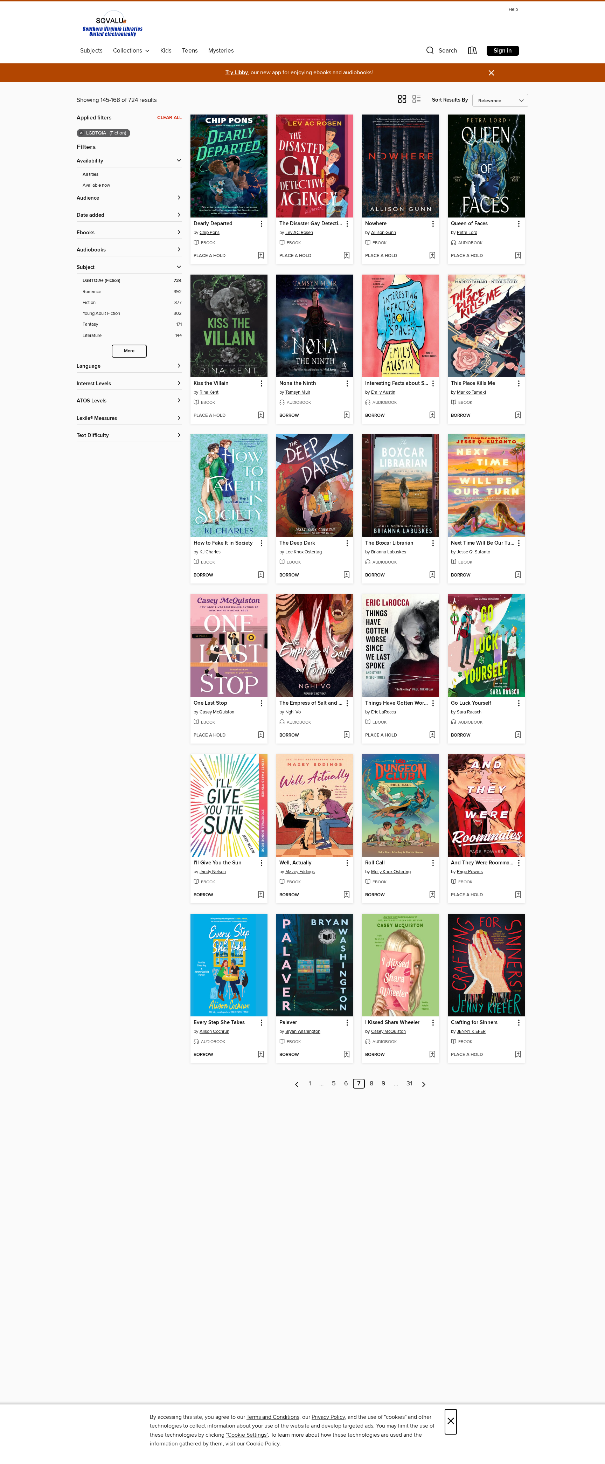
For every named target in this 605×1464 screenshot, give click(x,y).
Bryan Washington (302, 1031)
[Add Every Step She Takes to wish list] (260, 1054)
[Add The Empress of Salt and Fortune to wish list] (346, 735)
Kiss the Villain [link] (211, 383)
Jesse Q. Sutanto (473, 552)
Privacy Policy (328, 1417)
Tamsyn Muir (297, 392)
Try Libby (236, 72)
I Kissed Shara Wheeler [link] (392, 1023)
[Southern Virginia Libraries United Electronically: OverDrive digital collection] (113, 24)
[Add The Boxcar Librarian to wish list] (432, 575)
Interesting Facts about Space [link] (397, 383)
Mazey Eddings (300, 872)
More (129, 351)
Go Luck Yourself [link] (471, 703)
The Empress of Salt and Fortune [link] (311, 703)
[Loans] (472, 52)
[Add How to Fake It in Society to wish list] (260, 575)
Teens (190, 51)
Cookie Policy (262, 1443)
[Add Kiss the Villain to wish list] (260, 415)
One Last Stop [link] (210, 703)
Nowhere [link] (376, 224)
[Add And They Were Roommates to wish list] (518, 895)
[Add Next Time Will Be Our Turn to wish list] (518, 575)
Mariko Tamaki (471, 392)
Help (513, 9)
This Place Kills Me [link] (473, 383)
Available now (96, 185)
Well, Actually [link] (295, 863)
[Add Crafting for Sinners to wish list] (518, 1054)
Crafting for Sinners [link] (474, 1023)
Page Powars (470, 872)
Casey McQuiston (217, 712)
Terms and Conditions (272, 1417)
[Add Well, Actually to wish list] (346, 895)
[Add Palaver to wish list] (346, 1054)
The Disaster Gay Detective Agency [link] (311, 224)
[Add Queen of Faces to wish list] (518, 256)
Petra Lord (467, 232)
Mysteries (221, 51)
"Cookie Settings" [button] (247, 1434)
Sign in (503, 51)
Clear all (169, 118)
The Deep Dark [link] (297, 543)
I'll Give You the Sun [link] (218, 863)
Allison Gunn (383, 232)
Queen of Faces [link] (469, 224)
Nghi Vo (293, 712)
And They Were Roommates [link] (483, 863)
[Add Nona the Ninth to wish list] (346, 415)
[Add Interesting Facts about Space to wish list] (432, 415)
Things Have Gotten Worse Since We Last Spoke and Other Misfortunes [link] (397, 703)
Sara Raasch (469, 712)
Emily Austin (383, 392)
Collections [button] (129, 51)
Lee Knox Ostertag (303, 552)
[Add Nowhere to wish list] (432, 256)
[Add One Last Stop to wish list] (260, 735)
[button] (440, 52)
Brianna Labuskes (388, 552)
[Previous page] (297, 1083)
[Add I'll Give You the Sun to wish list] (260, 895)
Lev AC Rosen (299, 232)
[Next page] (424, 1083)
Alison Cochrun (214, 1031)
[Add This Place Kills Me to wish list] (518, 415)
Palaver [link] (288, 1023)
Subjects (91, 51)
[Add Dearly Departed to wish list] (260, 256)
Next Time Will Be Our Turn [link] (483, 543)
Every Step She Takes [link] (219, 1023)
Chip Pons (210, 232)
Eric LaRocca (383, 712)
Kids (166, 51)
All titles (90, 175)
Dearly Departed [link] (213, 224)
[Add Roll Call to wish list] (432, 895)
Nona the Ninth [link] (297, 383)
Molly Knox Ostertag (391, 872)
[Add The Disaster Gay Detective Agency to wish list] (346, 256)
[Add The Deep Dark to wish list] (346, 575)
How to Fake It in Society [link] (223, 543)
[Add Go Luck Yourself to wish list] (518, 735)
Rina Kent (209, 392)
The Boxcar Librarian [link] (389, 543)
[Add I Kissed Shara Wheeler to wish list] (432, 1054)
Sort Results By (450, 100)
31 (409, 1083)
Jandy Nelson (213, 872)
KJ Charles (210, 552)
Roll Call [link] (375, 863)
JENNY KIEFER (471, 1031)
